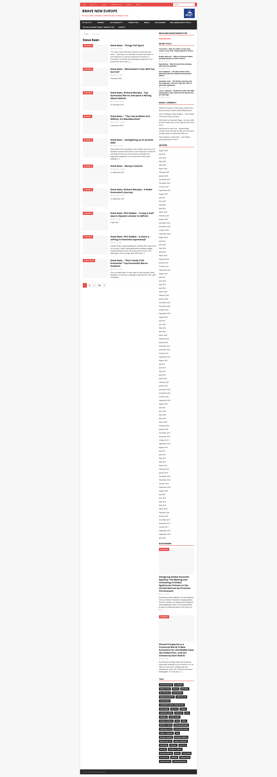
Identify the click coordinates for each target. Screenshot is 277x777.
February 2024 (164, 259)
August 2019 (163, 447)
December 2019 (164, 433)
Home (84, 4)
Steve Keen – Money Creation (126, 165)
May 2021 (162, 371)
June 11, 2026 (165, 594)
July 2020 (162, 408)
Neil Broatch (163, 120)
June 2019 (162, 455)
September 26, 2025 (118, 169)
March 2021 (163, 378)
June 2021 (162, 368)
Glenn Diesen (174, 717)
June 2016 (162, 538)
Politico (183, 745)
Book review (177, 693)
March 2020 (163, 422)
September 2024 (165, 234)
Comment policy (116, 4)
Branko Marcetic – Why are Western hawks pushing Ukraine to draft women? (176, 57)
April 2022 (162, 331)
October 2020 (164, 397)
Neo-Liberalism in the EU (180, 22)
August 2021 (163, 360)
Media (146, 22)
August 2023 (163, 274)
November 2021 (164, 350)
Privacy (138, 4)
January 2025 (163, 219)
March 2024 (163, 255)
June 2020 (162, 411)
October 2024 (164, 230)
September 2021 (165, 357)
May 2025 (162, 205)
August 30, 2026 (164, 78)
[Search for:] (184, 4)
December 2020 (164, 389)
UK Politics (164, 757)
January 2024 (163, 263)
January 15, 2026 (117, 75)
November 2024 (164, 227)
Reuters (163, 749)
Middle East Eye (165, 741)
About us (93, 4)
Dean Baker (164, 709)
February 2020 (164, 426)
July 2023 (162, 277)
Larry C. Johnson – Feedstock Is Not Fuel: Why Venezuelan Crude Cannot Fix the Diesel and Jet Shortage (176, 93)
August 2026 (163, 151)
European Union (166, 713)
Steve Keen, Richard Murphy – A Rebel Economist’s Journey (131, 191)
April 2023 (162, 288)
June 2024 (162, 245)
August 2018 (163, 491)
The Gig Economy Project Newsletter (98, 27)
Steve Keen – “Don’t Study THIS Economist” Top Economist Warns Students (129, 263)
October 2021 (164, 353)
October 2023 (164, 266)
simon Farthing (164, 114)
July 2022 (162, 321)
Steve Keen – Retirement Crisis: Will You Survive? (132, 70)
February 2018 (164, 512)
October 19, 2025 (117, 146)
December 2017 (164, 520)
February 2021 (164, 382)
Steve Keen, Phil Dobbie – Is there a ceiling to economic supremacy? (129, 238)
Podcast (173, 745)
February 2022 (164, 339)
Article (175, 689)
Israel (184, 721)
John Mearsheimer (181, 725)
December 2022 (164, 302)
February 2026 (164, 172)
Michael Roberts (181, 737)
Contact (129, 4)
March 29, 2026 (117, 48)
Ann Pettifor (165, 689)
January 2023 (163, 299)
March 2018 (163, 509)
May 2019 (162, 458)
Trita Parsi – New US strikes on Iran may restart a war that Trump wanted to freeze (176, 50)
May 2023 (162, 284)
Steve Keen (186, 753)
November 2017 (164, 523)
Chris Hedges (164, 701)
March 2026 (163, 169)
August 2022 (163, 317)
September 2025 (165, 190)
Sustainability (116, 22)
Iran (177, 721)
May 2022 (162, 328)
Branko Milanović (167, 697)
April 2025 (162, 208)
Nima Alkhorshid (180, 741)
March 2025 (163, 212)
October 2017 (164, 527)
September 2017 (165, 531)
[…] (130, 62)
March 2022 (163, 335)
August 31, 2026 (164, 53)
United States (165, 761)
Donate (104, 4)
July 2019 (162, 451)
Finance (100, 22)
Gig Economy (160, 22)
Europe (183, 709)
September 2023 (165, 270)
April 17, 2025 (116, 219)
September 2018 (165, 487)
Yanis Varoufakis (179, 761)
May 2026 (162, 161)
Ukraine (174, 757)
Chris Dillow (181, 697)
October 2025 (164, 187)
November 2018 (164, 480)
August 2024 (163, 237)
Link (177, 733)
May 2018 (162, 502)
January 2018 (163, 516)
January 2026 (163, 176)
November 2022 (164, 306)
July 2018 (162, 494)
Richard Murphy (166, 753)
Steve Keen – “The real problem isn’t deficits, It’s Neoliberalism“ (130, 117)
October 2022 (164, 310)
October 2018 (164, 484)
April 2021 (162, 375)
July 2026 (162, 154)
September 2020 (165, 400)
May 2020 (162, 415)
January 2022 (163, 342)
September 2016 (165, 534)
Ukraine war (184, 757)
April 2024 (162, 252)
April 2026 (162, 165)
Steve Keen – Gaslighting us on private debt (131, 141)
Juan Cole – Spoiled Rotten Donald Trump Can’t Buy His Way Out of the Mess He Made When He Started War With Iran (176, 130)
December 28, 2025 (118, 101)
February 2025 (164, 216)
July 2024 (162, 241)
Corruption (133, 22)
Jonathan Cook (166, 729)
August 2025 (163, 194)
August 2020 (163, 404)
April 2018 (162, 505)
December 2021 (164, 346)
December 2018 (164, 476)
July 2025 (162, 198)
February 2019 (164, 469)
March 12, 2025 (117, 242)
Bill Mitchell (165, 693)
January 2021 (163, 386)
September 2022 (165, 313)
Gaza (187, 713)
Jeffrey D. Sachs (166, 725)
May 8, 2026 (164, 659)
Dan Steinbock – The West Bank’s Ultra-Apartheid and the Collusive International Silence (175, 74)
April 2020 (162, 418)
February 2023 (164, 295)
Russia (177, 753)
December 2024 (164, 223)
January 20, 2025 (117, 269)
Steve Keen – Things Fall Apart (127, 45)
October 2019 (164, 440)
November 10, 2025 (118, 122)
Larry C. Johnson (166, 733)
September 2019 (165, 444)
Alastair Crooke (166, 685)
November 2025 (164, 183)
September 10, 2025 (118, 195)
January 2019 (163, 473)
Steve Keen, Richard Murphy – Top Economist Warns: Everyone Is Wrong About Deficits (130, 95)
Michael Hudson (166, 737)
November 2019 (164, 436)
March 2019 (163, 465)
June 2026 (162, 158)
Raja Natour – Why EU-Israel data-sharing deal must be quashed (175, 65)
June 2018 (162, 498)
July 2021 (162, 364)
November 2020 (164, 393)
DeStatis (174, 709)
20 (99, 285)
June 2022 (162, 324)
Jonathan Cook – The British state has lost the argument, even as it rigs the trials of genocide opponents (175, 83)
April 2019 (162, 462)
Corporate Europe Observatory (172, 705)
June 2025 (162, 201)
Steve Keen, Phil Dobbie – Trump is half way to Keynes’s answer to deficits (132, 214)
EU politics (86, 22)
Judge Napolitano (181, 729)
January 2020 (163, 429)
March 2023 (163, 292)
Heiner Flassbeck (166, 721)
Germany (163, 717)
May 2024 (162, 248)
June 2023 (162, 281)
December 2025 (164, 179)
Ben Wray (184, 689)
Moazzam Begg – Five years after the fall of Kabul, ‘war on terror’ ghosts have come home (176, 122)
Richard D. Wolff (175, 749)
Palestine (163, 745)
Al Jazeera (179, 685)
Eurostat (178, 713)
